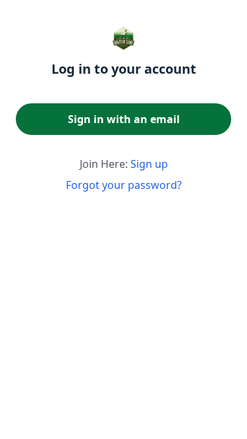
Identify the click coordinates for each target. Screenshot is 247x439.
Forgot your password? (124, 185)
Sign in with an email (124, 119)
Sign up (149, 164)
